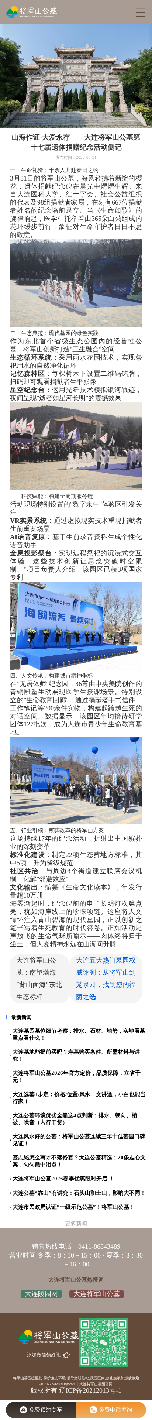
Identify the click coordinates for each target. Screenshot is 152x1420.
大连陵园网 (41, 1293)
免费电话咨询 (115, 1410)
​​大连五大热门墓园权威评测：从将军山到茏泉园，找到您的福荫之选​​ (106, 979)
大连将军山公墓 (96, 1293)
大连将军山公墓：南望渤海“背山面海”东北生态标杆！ (39, 979)
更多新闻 (76, 1224)
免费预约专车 (45, 1410)
